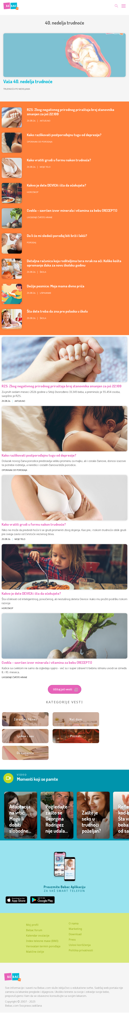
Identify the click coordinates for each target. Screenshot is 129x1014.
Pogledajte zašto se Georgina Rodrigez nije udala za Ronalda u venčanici (57, 824)
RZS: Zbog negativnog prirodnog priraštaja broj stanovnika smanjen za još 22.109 (70, 111)
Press (72, 939)
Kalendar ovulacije (37, 935)
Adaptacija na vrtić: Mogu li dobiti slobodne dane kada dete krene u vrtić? (20, 827)
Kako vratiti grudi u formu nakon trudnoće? (59, 160)
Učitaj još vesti (63, 689)
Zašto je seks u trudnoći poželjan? (91, 821)
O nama (73, 923)
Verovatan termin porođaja (43, 946)
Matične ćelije (35, 952)
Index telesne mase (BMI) (42, 941)
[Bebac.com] (11, 5)
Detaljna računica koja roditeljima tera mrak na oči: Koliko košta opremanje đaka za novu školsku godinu (74, 262)
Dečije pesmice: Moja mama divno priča (55, 286)
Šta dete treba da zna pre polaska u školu (57, 311)
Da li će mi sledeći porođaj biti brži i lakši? (57, 235)
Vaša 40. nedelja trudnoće (27, 81)
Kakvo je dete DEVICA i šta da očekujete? (56, 185)
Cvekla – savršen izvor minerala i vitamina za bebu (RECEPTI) (72, 210)
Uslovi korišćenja (80, 945)
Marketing (75, 929)
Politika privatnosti (81, 950)
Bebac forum (34, 930)
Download (75, 934)
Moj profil (32, 925)
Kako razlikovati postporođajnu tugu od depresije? (64, 134)
